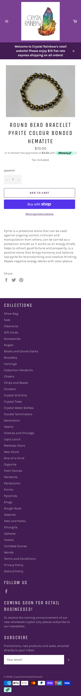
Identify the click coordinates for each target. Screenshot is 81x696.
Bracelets (10, 357)
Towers (9, 540)
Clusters (10, 389)
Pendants (10, 477)
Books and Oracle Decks (21, 351)
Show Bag (11, 313)
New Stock (11, 452)
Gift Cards (11, 332)
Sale (7, 320)
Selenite (10, 515)
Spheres (10, 533)
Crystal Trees (13, 401)
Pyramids (10, 496)
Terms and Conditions (20, 558)
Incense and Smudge (19, 433)
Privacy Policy (13, 565)
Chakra (9, 376)
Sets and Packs (15, 521)
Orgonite (10, 464)
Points (8, 489)
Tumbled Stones (15, 546)
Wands (9, 552)
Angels (8, 345)
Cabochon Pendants (18, 370)
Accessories (12, 339)
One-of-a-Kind (14, 458)
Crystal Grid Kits (15, 395)
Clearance (11, 326)
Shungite (10, 527)
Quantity (9, 170)
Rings (8, 502)
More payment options (39, 214)
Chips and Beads (16, 383)
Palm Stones (13, 471)
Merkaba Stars (14, 445)
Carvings (10, 364)
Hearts (8, 427)
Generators (12, 420)
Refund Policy (13, 571)
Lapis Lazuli (12, 439)
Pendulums (12, 483)
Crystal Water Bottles (19, 408)
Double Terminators (18, 414)
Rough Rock (12, 508)
